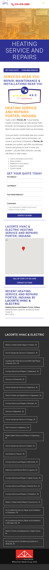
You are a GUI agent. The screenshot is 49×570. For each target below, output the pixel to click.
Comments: (11, 203)
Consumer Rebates (30, 70)
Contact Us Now (24, 216)
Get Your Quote (12, 70)
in (21, 345)
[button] (23, 249)
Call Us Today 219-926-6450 (24, 279)
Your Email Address (15, 195)
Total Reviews (24, 98)
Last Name (11, 186)
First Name (12, 177)
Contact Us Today (24, 283)
